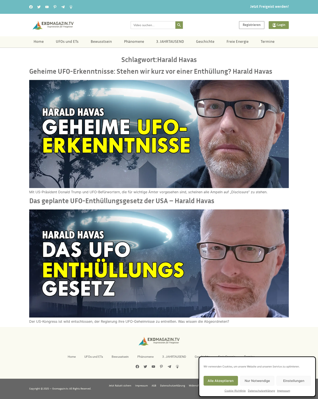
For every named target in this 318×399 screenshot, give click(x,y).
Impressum (283, 390)
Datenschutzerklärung (261, 390)
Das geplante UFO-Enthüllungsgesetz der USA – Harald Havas (121, 201)
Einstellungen (293, 381)
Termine (268, 42)
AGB (154, 386)
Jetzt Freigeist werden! (269, 7)
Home (39, 42)
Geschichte (205, 42)
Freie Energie (237, 42)
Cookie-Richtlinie (235, 390)
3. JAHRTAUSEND (170, 42)
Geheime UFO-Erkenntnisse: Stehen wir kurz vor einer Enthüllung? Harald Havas (150, 72)
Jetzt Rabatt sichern (120, 386)
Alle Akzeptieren (221, 381)
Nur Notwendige (257, 381)
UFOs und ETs (67, 42)
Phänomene (134, 42)
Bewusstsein (101, 42)
